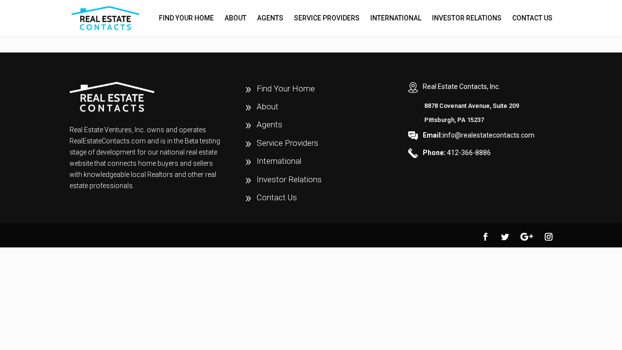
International (395, 18)
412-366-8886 (457, 153)
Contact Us (532, 18)
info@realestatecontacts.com (479, 135)
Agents (270, 18)
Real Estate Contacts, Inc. (461, 86)
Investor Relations (466, 18)
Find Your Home (186, 18)
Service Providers (327, 18)
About (235, 18)
